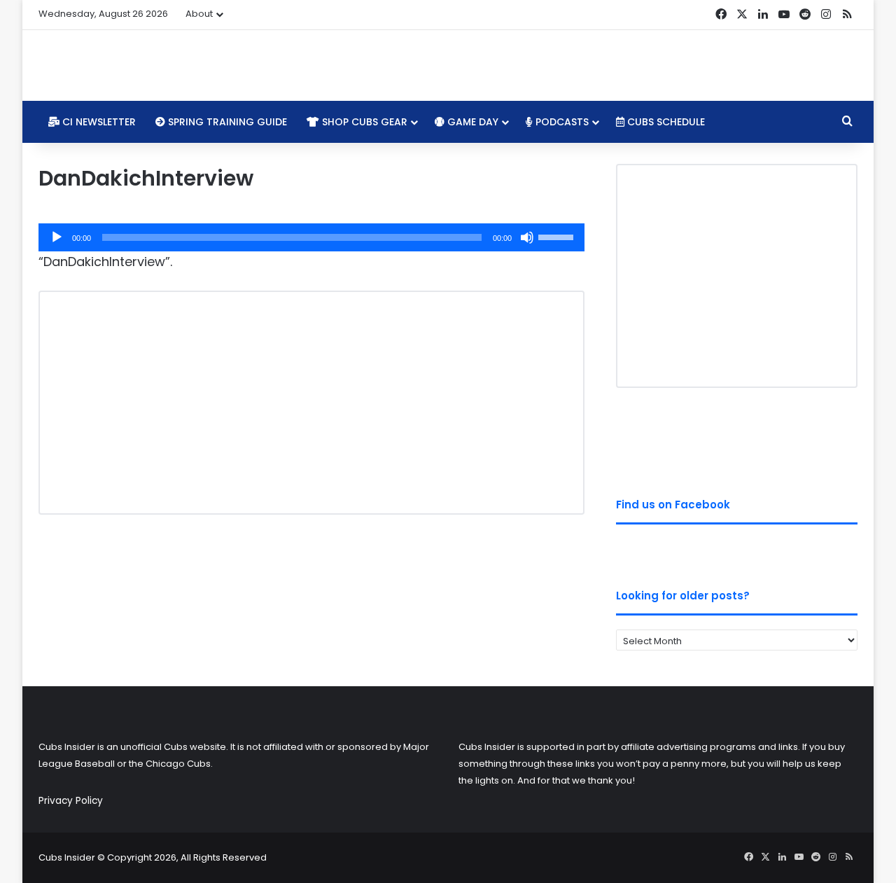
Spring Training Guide (226, 122)
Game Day (471, 122)
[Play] (57, 237)
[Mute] (527, 237)
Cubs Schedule (664, 122)
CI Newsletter (97, 122)
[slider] (558, 236)
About (199, 13)
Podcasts (561, 122)
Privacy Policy (70, 800)
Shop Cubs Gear (363, 122)
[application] (311, 237)
